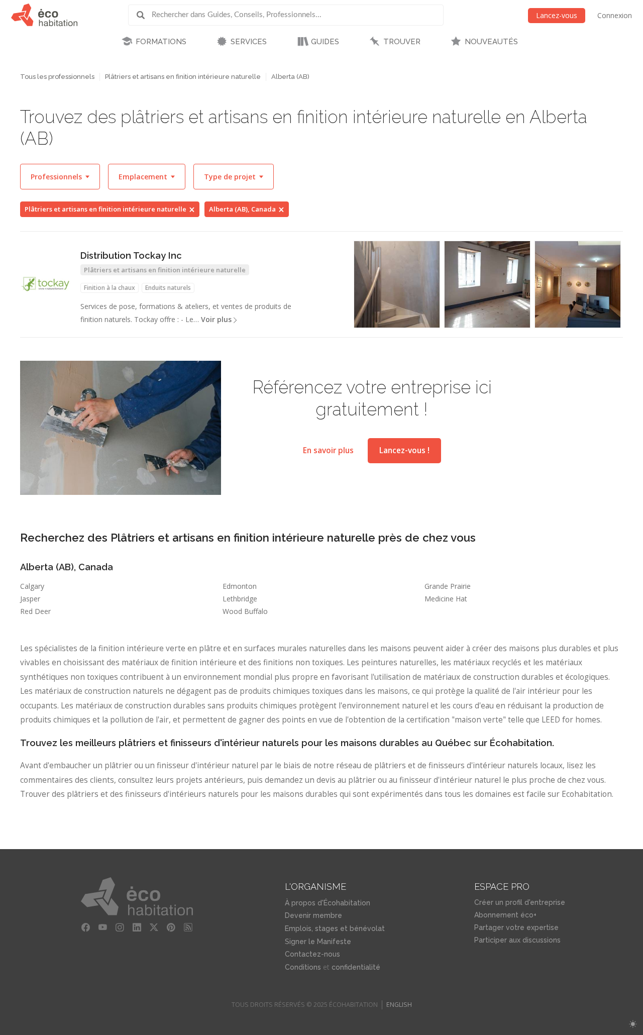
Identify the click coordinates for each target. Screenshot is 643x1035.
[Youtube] (102, 927)
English (399, 1004)
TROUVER (401, 41)
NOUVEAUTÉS (491, 41)
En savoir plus (328, 450)
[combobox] (60, 176)
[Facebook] (85, 927)
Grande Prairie (447, 586)
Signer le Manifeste (318, 942)
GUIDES (325, 41)
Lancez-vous (556, 15)
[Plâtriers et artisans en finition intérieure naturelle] (577, 284)
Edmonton (240, 586)
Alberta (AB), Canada (242, 209)
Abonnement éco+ (505, 915)
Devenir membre (313, 915)
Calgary (32, 586)
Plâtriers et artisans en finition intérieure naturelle (183, 76)
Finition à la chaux (109, 287)
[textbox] (60, 176)
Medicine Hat (445, 598)
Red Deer (35, 611)
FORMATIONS (161, 41)
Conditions (303, 967)
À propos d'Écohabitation (327, 903)
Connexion (614, 15)
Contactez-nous (312, 954)
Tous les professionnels (57, 76)
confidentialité (356, 967)
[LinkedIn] (137, 927)
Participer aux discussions (517, 940)
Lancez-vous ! (404, 450)
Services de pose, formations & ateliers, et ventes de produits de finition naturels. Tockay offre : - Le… (185, 312)
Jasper (30, 598)
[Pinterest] (171, 927)
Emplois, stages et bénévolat (335, 928)
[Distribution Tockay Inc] (45, 284)
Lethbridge (240, 598)
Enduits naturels (168, 287)
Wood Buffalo (245, 611)
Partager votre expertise (516, 927)
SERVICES (249, 41)
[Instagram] (120, 927)
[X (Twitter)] (154, 927)
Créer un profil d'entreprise (519, 902)
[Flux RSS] (188, 927)
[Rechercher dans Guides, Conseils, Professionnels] (144, 15)
